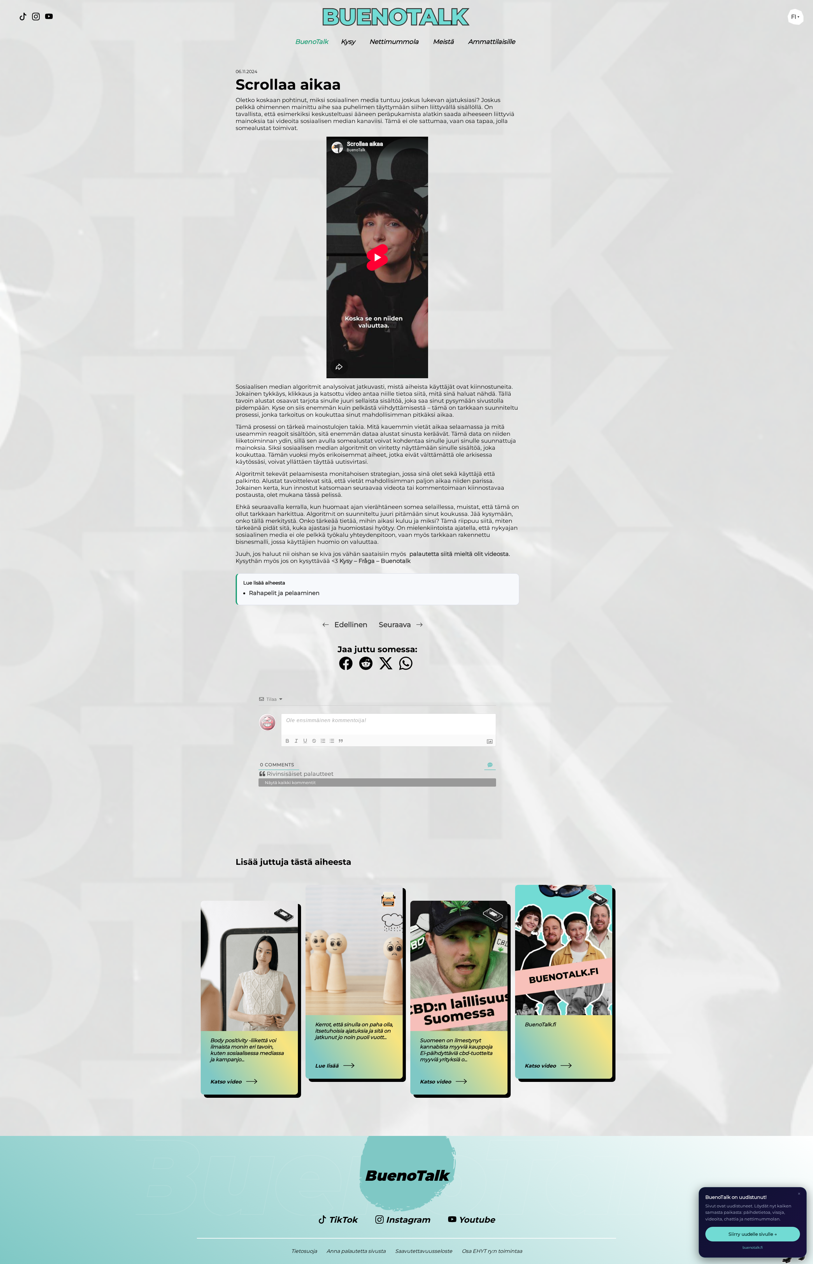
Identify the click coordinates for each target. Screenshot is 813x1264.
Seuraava (396, 624)
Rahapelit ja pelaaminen (284, 593)
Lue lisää (327, 1066)
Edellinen (351, 624)
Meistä (443, 41)
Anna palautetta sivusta (356, 1251)
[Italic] (296, 741)
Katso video (226, 1082)
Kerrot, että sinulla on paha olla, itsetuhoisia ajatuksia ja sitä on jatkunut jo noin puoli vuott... (354, 1030)
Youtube (475, 1220)
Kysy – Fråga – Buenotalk (375, 560)
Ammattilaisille (491, 41)
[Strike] (314, 741)
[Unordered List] (331, 741)
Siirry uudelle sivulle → (753, 1234)
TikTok (342, 1220)
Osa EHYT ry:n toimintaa (492, 1251)
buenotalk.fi (752, 1247)
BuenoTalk (311, 41)
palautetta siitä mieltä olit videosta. (459, 553)
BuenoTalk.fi (540, 1024)
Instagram (408, 1220)
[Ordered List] (323, 741)
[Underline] (305, 741)
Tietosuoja (304, 1251)
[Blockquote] (340, 741)
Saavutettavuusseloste (423, 1251)
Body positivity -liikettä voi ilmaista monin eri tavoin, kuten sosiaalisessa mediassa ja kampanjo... (247, 1049)
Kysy (348, 41)
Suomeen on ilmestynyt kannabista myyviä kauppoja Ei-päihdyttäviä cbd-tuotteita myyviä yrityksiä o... (456, 1049)
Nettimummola (394, 41)
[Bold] (287, 741)
